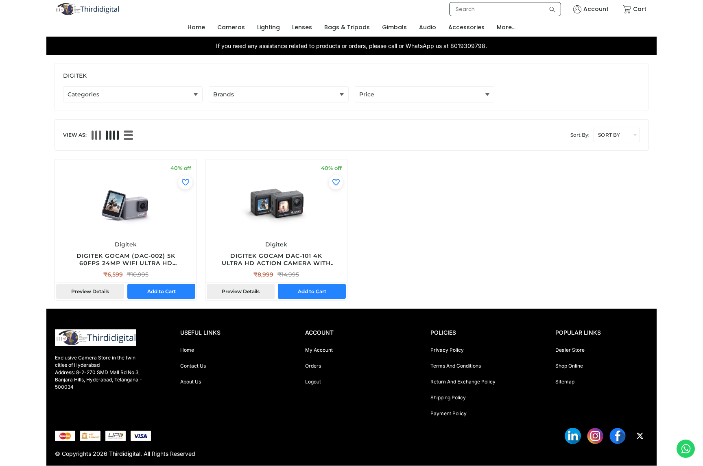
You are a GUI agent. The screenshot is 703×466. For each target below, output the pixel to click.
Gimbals (394, 27)
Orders (313, 366)
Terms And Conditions (455, 366)
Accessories (466, 27)
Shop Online (569, 366)
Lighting (268, 27)
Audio (427, 27)
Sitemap (564, 382)
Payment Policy (448, 413)
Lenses (302, 27)
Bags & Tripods (347, 27)
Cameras (231, 27)
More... (506, 27)
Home (187, 350)
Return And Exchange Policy (463, 382)
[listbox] (505, 9)
